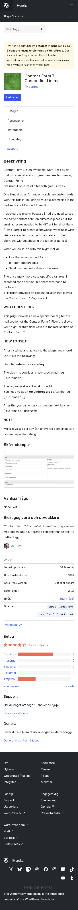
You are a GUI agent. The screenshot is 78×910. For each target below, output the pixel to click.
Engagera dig (49, 794)
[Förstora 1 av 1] (69, 455)
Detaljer (12, 111)
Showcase (48, 763)
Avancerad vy (13, 624)
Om (6, 763)
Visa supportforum (16, 713)
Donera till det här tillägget (21, 740)
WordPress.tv (14, 813)
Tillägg (45, 775)
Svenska (18, 860)
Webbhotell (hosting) (18, 775)
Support (12, 148)
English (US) (67, 598)
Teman (45, 769)
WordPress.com (16, 825)
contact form (66, 607)
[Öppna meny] (72, 5)
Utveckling (14, 139)
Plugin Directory (13, 16)
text (71, 614)
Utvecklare (11, 806)
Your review (11, 686)
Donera (47, 806)
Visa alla (68, 686)
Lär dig (8, 794)
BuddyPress (13, 844)
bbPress (11, 837)
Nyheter (9, 769)
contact (52, 607)
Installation (14, 130)
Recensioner (15, 120)
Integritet (10, 782)
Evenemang (48, 800)
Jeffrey (33, 86)
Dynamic (61, 614)
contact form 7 (46, 614)
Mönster (46, 782)
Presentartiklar (52, 813)
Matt (9, 831)
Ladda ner (12, 97)
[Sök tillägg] (42, 29)
